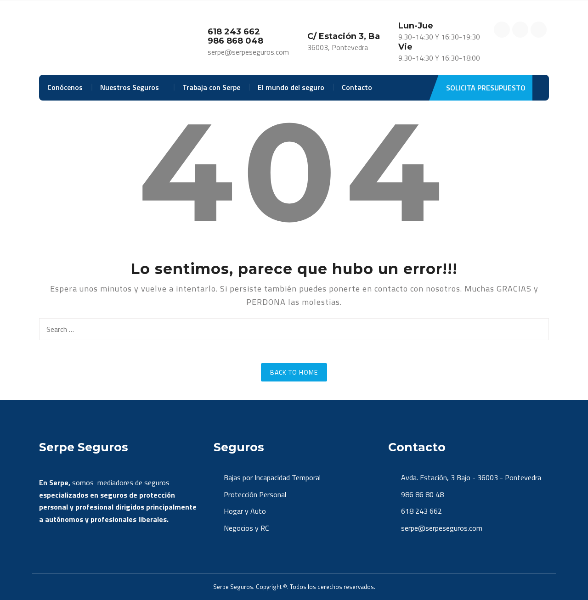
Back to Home (294, 372)
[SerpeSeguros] (90, 38)
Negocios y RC (246, 527)
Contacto (357, 87)
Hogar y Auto (245, 510)
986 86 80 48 (421, 494)
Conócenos (65, 87)
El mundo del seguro (291, 87)
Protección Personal (255, 494)
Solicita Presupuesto (486, 87)
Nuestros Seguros (129, 87)
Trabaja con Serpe (211, 87)
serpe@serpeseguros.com (440, 527)
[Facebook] (501, 29)
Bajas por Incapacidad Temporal (272, 477)
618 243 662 (420, 510)
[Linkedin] (538, 29)
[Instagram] (520, 29)
